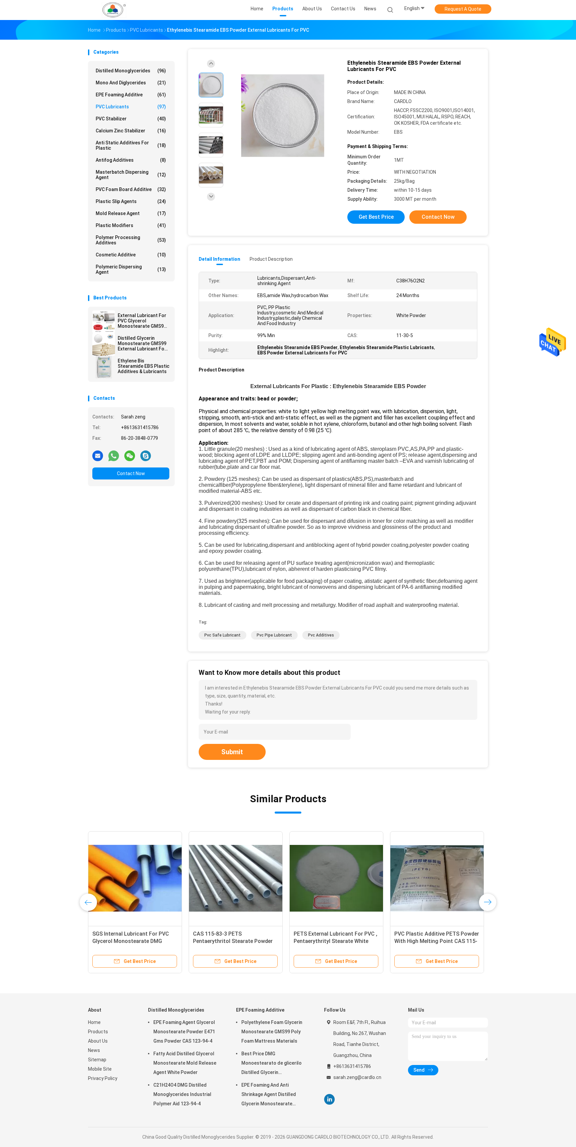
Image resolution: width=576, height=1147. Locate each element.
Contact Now (131, 473)
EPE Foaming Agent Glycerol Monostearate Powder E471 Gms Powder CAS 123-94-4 (184, 1032)
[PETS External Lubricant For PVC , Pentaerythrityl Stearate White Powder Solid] (336, 878)
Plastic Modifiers (131, 225)
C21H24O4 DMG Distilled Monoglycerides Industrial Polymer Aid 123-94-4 (182, 1094)
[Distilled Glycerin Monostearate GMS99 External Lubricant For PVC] (103, 344)
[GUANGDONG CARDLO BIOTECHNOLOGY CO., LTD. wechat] (129, 455)
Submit (232, 752)
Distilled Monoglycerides (131, 70)
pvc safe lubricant (222, 635)
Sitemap (97, 1059)
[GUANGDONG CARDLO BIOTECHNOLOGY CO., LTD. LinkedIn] (329, 1099)
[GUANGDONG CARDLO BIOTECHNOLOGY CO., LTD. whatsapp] (113, 455)
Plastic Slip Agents (131, 201)
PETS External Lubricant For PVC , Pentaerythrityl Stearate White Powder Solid (335, 941)
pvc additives (321, 635)
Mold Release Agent (131, 213)
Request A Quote (463, 9)
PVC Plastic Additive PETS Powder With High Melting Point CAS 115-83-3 (436, 941)
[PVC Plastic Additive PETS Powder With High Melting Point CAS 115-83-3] (437, 878)
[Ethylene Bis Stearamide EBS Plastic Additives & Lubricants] (103, 367)
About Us (98, 1041)
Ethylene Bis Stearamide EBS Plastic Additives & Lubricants (143, 366)
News (94, 1050)
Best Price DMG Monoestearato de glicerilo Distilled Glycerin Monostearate (271, 1064)
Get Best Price (376, 217)
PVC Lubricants (131, 106)
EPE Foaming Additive (131, 94)
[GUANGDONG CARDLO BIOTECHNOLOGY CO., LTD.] (114, 10)
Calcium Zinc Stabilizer (131, 130)
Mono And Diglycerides (131, 82)
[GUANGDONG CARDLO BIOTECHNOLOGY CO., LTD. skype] (145, 455)
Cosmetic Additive (131, 254)
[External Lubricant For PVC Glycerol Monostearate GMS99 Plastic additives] (103, 321)
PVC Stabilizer (131, 118)
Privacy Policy (102, 1078)
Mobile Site (100, 1069)
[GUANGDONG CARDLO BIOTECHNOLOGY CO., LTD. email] (97, 455)
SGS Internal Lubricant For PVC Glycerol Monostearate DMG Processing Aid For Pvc (130, 941)
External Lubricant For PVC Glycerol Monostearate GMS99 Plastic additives (142, 321)
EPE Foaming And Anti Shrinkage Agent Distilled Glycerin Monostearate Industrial (268, 1095)
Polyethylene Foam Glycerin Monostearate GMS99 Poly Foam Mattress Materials (271, 1032)
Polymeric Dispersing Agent (131, 269)
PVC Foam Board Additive (131, 189)
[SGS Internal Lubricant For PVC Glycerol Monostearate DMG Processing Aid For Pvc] (135, 878)
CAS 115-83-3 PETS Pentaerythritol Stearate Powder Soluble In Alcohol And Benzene (233, 941)
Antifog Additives (131, 160)
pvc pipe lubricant (274, 635)
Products (98, 1031)
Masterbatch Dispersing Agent (131, 174)
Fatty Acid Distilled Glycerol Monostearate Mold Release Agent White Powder (184, 1063)
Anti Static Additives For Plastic (131, 145)
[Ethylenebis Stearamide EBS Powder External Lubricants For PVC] (283, 115)
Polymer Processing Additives (131, 240)
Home (94, 1022)
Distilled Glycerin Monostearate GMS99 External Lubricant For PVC (142, 343)
